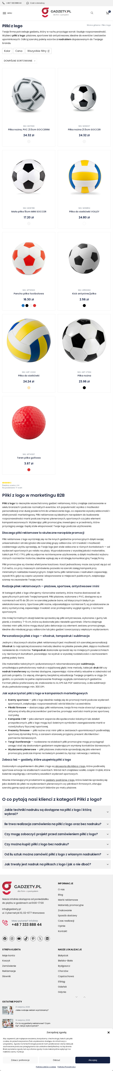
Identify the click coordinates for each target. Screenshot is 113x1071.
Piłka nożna (84, 375)
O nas (61, 889)
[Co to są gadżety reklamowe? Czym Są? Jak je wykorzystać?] (7, 1024)
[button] (108, 1032)
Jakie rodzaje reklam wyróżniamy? (32, 1010)
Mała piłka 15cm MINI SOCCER (28, 211)
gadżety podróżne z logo (60, 780)
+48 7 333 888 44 (13, 3)
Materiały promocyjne (71, 905)
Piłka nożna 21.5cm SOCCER (84, 129)
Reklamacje (9, 971)
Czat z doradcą (37, 3)
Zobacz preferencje (20, 1060)
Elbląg (61, 981)
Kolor (7, 51)
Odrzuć (56, 1060)
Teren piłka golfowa (29, 457)
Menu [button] (9, 13)
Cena (18, 51)
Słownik (6, 976)
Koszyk (109, 12)
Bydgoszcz (64, 966)
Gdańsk (62, 986)
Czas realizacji (66, 920)
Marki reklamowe (68, 900)
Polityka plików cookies (46, 1067)
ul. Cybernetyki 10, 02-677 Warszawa (23, 913)
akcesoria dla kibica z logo (70, 766)
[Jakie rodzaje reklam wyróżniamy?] (7, 1011)
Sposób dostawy (67, 915)
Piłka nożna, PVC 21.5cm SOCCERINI (29, 129)
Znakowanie (65, 910)
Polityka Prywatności (67, 1067)
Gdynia (62, 992)
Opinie (61, 926)
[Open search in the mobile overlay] (91, 13)
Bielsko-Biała (65, 960)
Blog (60, 894)
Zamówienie (9, 966)
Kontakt (62, 931)
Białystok (63, 955)
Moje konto (8, 955)
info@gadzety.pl (11, 909)
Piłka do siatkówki (28, 375)
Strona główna (93, 25)
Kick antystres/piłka (84, 293)
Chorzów (63, 971)
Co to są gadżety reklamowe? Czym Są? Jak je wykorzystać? (32, 1024)
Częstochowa (66, 976)
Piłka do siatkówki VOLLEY (84, 211)
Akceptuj (93, 1060)
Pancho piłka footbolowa (29, 293)
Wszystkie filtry (36, 51)
